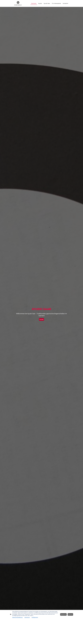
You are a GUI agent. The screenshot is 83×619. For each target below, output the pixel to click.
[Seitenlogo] (18, 3)
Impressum (27, 617)
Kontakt (41, 319)
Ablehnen (70, 614)
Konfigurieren (35, 617)
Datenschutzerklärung (17, 617)
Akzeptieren (63, 614)
